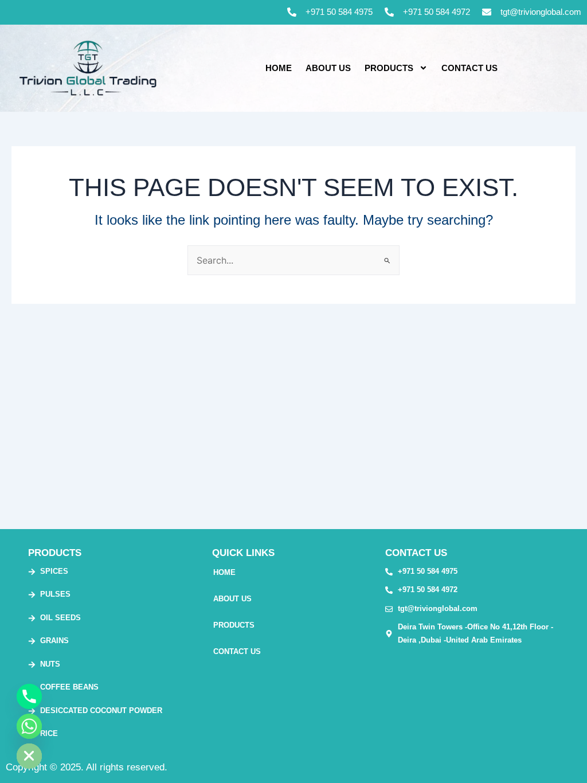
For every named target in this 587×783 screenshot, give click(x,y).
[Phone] (29, 696)
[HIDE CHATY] (29, 756)
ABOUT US (328, 68)
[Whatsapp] (29, 726)
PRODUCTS (389, 68)
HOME (278, 68)
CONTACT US (469, 68)
